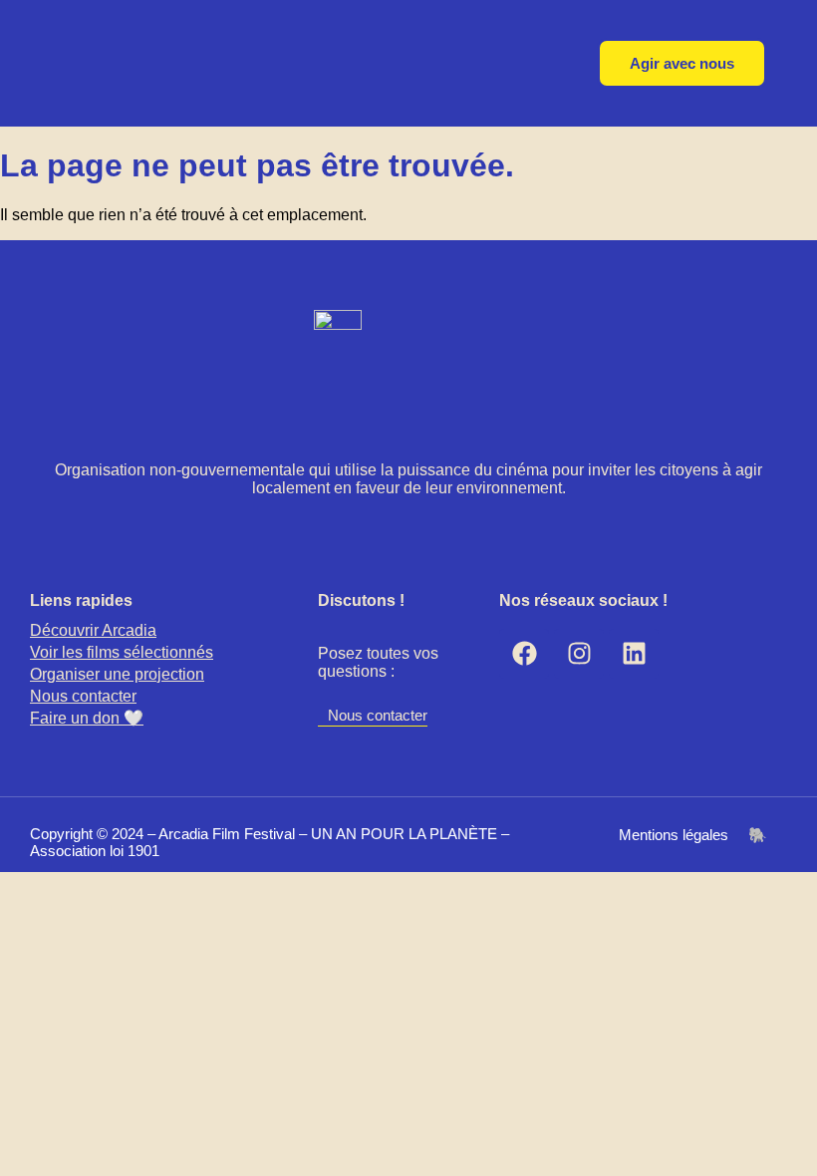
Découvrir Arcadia (93, 630)
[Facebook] (524, 654)
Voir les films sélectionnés (121, 652)
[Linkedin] (634, 654)
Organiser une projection (117, 674)
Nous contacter (83, 696)
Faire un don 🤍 (86, 718)
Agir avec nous (682, 63)
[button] (174, 675)
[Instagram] (579, 654)
